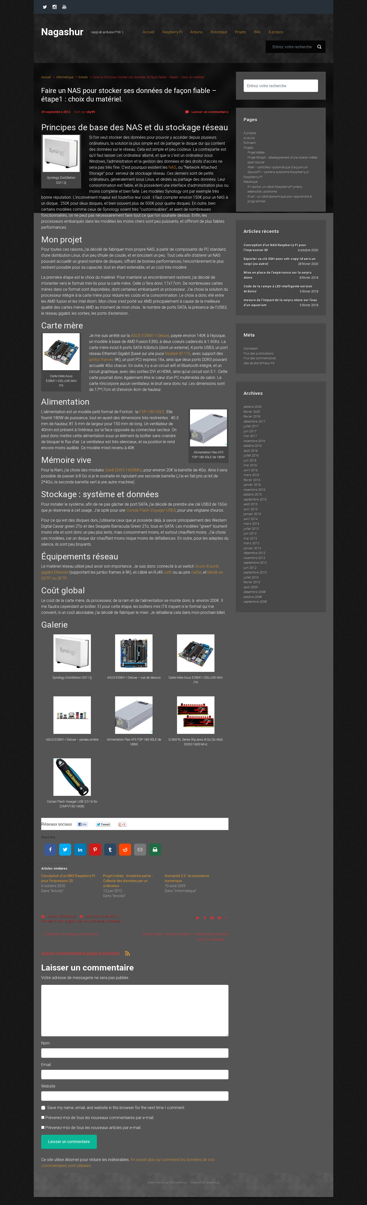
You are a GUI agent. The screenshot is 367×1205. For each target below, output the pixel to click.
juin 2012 (250, 568)
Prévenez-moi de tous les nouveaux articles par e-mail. (93, 1127)
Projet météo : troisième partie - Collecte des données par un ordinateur (128, 881)
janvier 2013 (252, 548)
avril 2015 (251, 509)
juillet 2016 (251, 455)
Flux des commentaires (260, 358)
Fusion (59, 921)
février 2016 (252, 480)
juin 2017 (250, 431)
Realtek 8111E (177, 353)
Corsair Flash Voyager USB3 (151, 510)
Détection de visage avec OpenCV (71, 934)
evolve (151, 1182)
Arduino (249, 138)
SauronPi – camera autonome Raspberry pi (278, 172)
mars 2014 (251, 524)
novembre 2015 (254, 490)
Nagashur (62, 32)
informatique (64, 77)
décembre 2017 (254, 421)
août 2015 (251, 504)
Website (48, 1086)
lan (86, 921)
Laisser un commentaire (209, 112)
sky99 (90, 112)
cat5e (196, 572)
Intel (79, 921)
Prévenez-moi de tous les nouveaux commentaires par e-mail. (99, 1117)
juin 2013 (250, 533)
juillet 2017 (251, 426)
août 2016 (251, 451)
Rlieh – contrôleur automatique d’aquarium (278, 167)
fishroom (250, 143)
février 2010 (252, 582)
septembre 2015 (255, 499)
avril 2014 (251, 519)
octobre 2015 (253, 494)
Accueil (46, 77)
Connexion (251, 348)
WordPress (212, 1182)
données (47, 921)
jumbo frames (101, 359)
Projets (248, 148)
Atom (97, 916)
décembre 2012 (254, 553)
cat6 (168, 572)
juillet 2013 (251, 529)
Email (46, 1064)
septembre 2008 (255, 602)
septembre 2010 (255, 572)
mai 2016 (250, 465)
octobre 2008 (253, 597)
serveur (102, 921)
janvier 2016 (252, 485)
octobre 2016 (253, 446)
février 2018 (252, 416)
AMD (89, 916)
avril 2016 (251, 470)
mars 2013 (251, 543)
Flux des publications (259, 353)
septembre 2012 (255, 563)
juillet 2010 (251, 577)
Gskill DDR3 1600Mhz (123, 470)
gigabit (70, 921)
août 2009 (251, 587)
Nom (45, 1043)
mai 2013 (250, 538)
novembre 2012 (254, 558)
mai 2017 (250, 436)
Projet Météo (256, 152)
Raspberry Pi (253, 177)
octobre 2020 (253, 407)
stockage (114, 921)
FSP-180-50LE (152, 411)
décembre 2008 (254, 592)
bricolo (83, 77)
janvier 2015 (252, 514)
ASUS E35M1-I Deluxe (150, 335)
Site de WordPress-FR (259, 363)
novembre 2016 (254, 441)
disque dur (110, 916)
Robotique (251, 182)
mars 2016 (251, 475)
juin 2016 (250, 460)
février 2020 (252, 412)
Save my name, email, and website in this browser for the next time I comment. (116, 1107)
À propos (250, 133)
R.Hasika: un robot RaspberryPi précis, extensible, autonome (275, 189)
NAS (172, 167)
